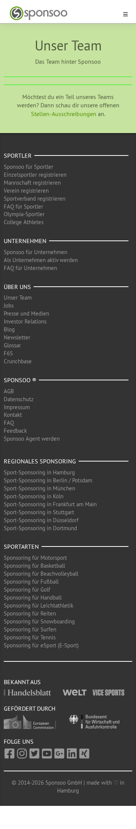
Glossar (12, 345)
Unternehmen (25, 241)
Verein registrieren (26, 190)
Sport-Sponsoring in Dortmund (40, 528)
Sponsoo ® (20, 380)
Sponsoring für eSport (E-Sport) (41, 645)
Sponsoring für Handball (33, 597)
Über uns (17, 286)
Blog (9, 329)
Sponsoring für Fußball (31, 581)
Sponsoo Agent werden (32, 438)
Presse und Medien (26, 313)
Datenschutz (19, 399)
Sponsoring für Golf (27, 589)
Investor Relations (25, 321)
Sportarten (21, 546)
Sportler (18, 155)
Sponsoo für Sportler (28, 166)
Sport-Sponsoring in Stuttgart (39, 512)
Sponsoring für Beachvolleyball (41, 573)
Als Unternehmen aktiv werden (41, 260)
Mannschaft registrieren (32, 182)
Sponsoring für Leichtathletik (38, 605)
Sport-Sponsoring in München (39, 488)
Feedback (15, 430)
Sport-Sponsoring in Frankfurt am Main (50, 504)
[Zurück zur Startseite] (63, 13)
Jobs (9, 305)
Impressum (17, 407)
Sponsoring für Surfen (30, 629)
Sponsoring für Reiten (30, 613)
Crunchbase (18, 361)
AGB (9, 391)
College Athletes (23, 222)
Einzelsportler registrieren (35, 174)
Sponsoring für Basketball (34, 565)
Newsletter (17, 337)
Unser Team (18, 297)
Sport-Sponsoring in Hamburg (39, 472)
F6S (8, 353)
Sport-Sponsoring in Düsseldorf (41, 520)
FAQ (9, 422)
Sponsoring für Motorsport (35, 557)
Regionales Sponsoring (40, 461)
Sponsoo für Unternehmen (35, 252)
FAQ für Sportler (23, 206)
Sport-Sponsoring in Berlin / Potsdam (48, 480)
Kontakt (13, 414)
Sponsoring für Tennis (30, 637)
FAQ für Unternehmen (30, 268)
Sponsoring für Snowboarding (39, 621)
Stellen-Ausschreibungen (63, 114)
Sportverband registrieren (34, 198)
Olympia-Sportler (24, 214)
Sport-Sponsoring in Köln (33, 496)
